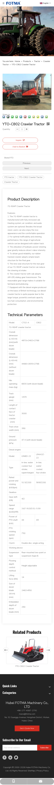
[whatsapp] (16, 757)
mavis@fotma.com (27, 714)
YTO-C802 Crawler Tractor (30, 177)
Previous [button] (6, 650)
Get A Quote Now (27, 728)
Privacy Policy (43, 770)
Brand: (7, 157)
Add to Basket (18, 146)
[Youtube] (10, 757)
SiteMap (31, 770)
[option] (27, 652)
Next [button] (48, 650)
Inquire (18, 140)
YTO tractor (9, 177)
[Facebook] (5, 757)
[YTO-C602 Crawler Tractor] (27, 650)
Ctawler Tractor (11, 182)
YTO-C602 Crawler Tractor (27, 666)
